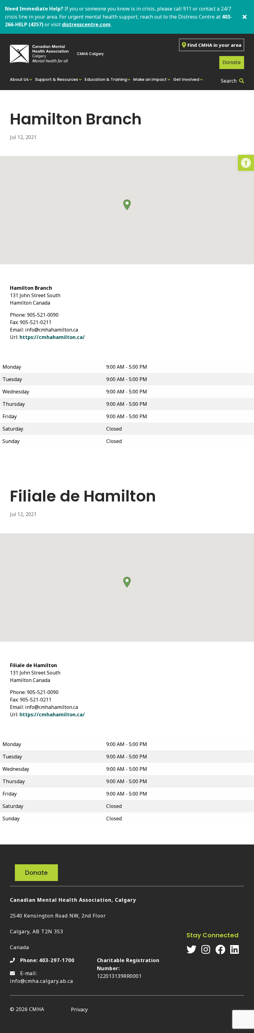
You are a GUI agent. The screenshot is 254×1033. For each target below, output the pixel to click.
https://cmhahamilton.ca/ (52, 337)
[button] (246, 163)
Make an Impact (150, 79)
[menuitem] (21, 79)
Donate (231, 62)
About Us (19, 79)
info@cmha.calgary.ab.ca (41, 981)
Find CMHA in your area (214, 45)
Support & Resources (56, 79)
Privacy (79, 1009)
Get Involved (186, 79)
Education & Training (106, 79)
